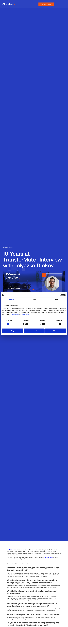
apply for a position (46, 4)
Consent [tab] (11, 299)
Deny (12, 331)
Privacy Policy (24, 314)
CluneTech (11, 549)
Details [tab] (34, 299)
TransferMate (48, 557)
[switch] (25, 324)
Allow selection (34, 331)
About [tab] (56, 299)
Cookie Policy (15, 314)
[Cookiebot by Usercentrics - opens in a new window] (59, 295)
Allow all (55, 331)
